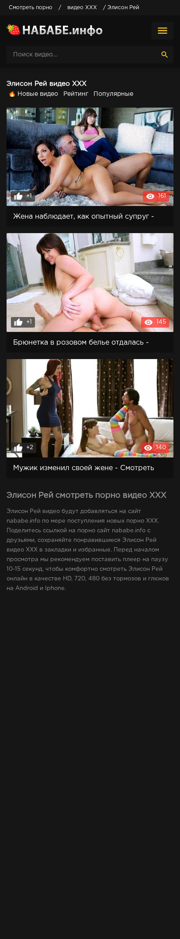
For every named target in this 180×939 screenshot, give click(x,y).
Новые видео (37, 94)
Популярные (113, 94)
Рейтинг (75, 94)
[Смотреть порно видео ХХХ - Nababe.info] (55, 30)
